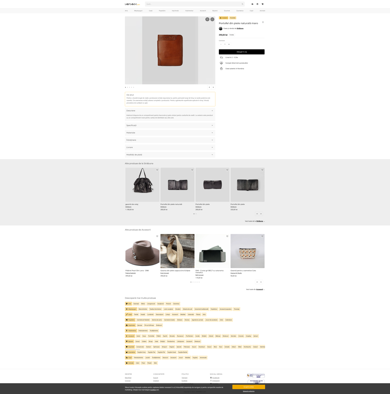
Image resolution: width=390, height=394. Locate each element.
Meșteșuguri (138, 10)
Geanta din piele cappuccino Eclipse (175, 271)
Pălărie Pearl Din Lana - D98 (137, 271)
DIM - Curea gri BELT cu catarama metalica (210, 271)
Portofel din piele (203, 204)
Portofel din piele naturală (171, 204)
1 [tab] (125, 87)
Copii (251, 10)
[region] (195, 304)
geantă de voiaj (131, 204)
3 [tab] (129, 87)
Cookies (184, 381)
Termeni (184, 378)
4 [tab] (131, 87)
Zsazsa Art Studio (236, 273)
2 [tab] (127, 87)
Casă (150, 10)
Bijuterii (214, 10)
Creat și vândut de (233, 28)
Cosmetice (239, 10)
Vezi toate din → (255, 289)
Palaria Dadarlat (130, 273)
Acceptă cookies (249, 387)
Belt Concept (200, 275)
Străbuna (128, 207)
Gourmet (227, 10)
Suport (155, 378)
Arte (126, 10)
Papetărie (162, 10)
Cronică (127, 381)
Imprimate (175, 10)
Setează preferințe (248, 391)
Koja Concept (164, 273)
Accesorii (203, 10)
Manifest (128, 378)
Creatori (156, 381)
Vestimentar (189, 10)
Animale (262, 10)
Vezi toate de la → (255, 221)
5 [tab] (133, 87)
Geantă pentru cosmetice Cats (243, 271)
